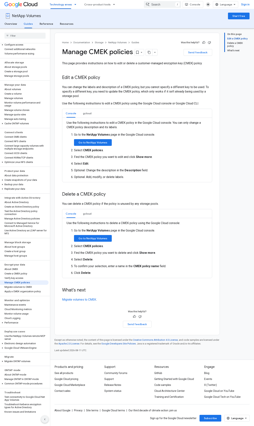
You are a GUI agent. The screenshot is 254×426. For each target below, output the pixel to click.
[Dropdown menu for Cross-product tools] (115, 4)
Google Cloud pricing (66, 379)
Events (208, 379)
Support (109, 379)
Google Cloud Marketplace (69, 384)
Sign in (245, 4)
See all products (63, 373)
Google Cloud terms (113, 410)
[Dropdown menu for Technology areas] (76, 4)
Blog (206, 373)
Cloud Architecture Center (169, 390)
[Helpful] (204, 42)
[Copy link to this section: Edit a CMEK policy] (103, 78)
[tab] (71, 113)
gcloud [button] (87, 113)
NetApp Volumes (26, 16)
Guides (28, 23)
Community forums (115, 373)
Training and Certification (169, 396)
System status (112, 390)
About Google (62, 410)
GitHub (158, 373)
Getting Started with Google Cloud (174, 379)
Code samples (162, 384)
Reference (46, 23)
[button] (24, 45)
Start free (238, 16)
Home (65, 42)
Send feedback (198, 52)
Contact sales (62, 390)
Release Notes (112, 384)
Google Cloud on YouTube (219, 390)
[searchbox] (25, 36)
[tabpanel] (137, 150)
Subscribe (210, 418)
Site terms (92, 410)
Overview (10, 23)
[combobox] (162, 4)
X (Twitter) (210, 384)
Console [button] (71, 113)
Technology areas (61, 4)
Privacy (78, 410)
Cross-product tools (97, 4)
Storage (99, 42)
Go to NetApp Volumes (92, 142)
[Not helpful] (209, 42)
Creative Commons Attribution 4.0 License (155, 339)
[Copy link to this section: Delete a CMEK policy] (109, 194)
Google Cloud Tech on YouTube (222, 396)
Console (195, 4)
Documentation (81, 42)
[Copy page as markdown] (149, 52)
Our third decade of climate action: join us (152, 410)
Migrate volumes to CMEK (79, 299)
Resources (66, 23)
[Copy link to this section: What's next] (89, 290)
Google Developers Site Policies (118, 343)
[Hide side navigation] (45, 419)
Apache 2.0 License (68, 343)
